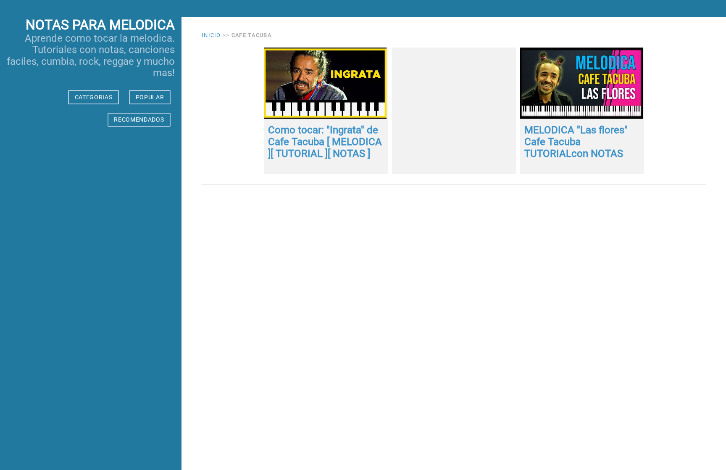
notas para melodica (100, 25)
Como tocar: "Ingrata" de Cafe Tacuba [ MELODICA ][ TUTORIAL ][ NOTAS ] (325, 141)
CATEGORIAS (94, 97)
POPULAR (150, 97)
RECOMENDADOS (139, 119)
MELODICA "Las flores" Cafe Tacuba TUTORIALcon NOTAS (576, 141)
